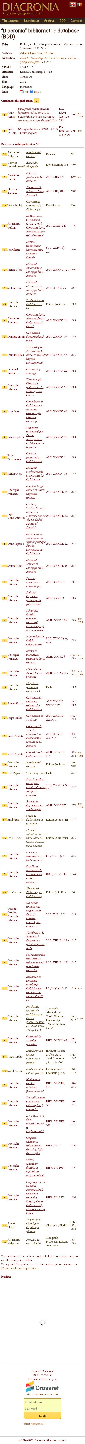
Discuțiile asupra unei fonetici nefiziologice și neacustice (35, 1103)
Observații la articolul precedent (33, 1040)
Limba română (34, 1071)
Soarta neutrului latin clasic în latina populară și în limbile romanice (35, 962)
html (37, 91)
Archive (49, 21)
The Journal (10, 21)
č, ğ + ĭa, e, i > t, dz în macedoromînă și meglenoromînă (35, 1123)
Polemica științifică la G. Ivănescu (34, 177)
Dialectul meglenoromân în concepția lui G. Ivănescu (34, 473)
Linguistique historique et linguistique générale (33, 1225)
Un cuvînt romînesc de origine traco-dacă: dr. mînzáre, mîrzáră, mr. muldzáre (33, 914)
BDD (63, 21)
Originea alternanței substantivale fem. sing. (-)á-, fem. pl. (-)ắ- (34, 1145)
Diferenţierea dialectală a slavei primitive (35, 673)
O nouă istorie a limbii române (35, 754)
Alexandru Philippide (32, 164)
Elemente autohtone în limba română (35, 837)
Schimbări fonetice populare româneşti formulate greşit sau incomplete (35, 620)
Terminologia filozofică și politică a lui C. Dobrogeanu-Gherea (34, 387)
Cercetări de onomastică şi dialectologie (34, 205)
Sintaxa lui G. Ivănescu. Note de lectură (34, 191)
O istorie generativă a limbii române (34, 457)
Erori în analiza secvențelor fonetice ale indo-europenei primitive (35, 787)
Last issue (31, 21)
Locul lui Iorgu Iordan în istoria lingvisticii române (35, 491)
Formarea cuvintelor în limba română (34, 856)
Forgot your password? (34, 1423)
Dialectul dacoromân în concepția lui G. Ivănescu (35, 269)
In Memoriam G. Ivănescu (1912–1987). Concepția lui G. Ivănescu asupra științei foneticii (35, 225)
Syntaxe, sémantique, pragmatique (33, 582)
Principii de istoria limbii (33, 1241)
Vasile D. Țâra (45, 53)
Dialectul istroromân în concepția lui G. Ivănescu (35, 288)
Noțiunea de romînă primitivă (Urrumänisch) (34, 1085)
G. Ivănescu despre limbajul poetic (34, 336)
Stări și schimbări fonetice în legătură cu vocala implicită (35, 1167)
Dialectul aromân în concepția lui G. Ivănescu (35, 565)
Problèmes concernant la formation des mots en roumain (34, 874)
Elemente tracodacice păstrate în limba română (35, 656)
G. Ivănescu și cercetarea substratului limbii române (34, 703)
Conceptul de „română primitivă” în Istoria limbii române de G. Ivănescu (34, 735)
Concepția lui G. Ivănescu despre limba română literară (35, 320)
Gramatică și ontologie (33, 371)
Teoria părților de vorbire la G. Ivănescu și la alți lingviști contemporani (35, 354)
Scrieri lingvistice (35, 773)
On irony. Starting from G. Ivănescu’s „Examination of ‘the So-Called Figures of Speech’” (35, 515)
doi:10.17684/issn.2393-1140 (42, 1394)
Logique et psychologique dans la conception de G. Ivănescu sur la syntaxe (35, 437)
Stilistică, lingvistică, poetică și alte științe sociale (33, 598)
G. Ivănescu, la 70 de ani (34, 717)
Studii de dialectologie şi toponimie (34, 819)
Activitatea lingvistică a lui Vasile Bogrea (34, 805)
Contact (76, 21)
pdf (26, 91)
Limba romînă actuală (34, 1056)
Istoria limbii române (33, 154)
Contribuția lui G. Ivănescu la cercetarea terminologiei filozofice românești (34, 411)
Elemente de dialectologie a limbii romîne (34, 892)
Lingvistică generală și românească (33, 687)
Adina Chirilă (28, 53)
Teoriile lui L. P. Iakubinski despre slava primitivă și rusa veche (35, 940)
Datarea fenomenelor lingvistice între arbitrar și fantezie (34, 249)
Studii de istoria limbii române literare (35, 304)
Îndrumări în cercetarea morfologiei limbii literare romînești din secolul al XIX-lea (34, 988)
